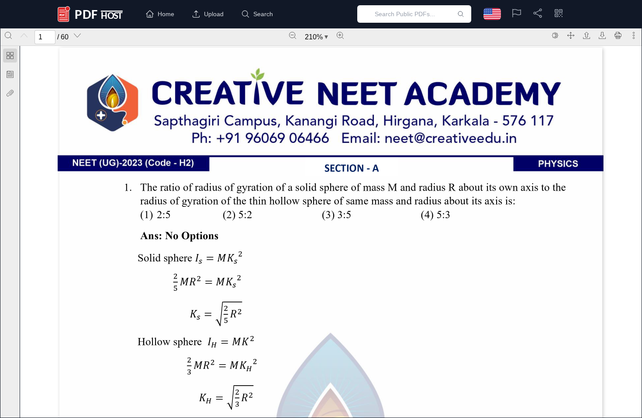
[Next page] (77, 35)
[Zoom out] (293, 35)
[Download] (602, 35)
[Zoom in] (340, 35)
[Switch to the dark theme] (555, 35)
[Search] (8, 35)
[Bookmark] (10, 74)
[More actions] (634, 35)
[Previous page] (24, 35)
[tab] (10, 57)
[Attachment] (10, 93)
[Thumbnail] (10, 56)
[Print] (618, 35)
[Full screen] (571, 35)
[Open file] (587, 35)
